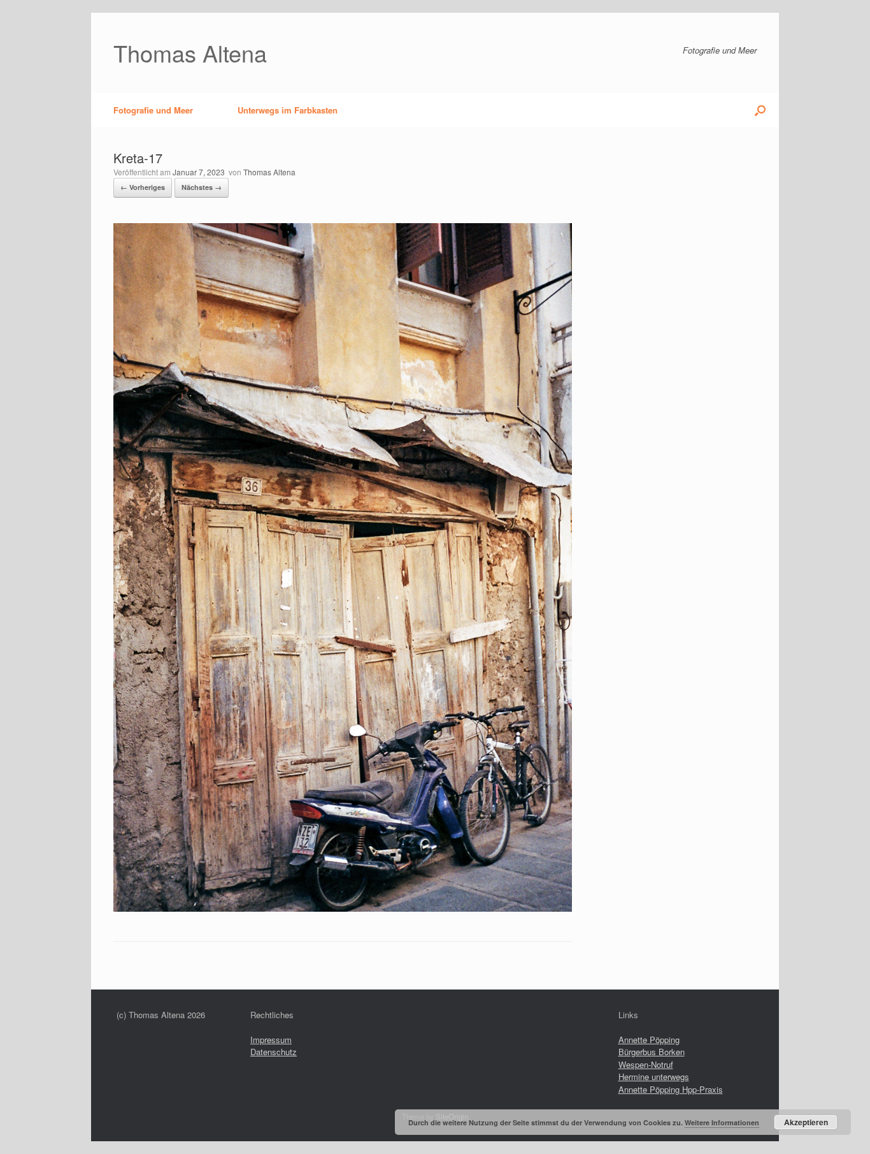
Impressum (271, 1039)
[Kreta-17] (342, 908)
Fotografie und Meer (153, 110)
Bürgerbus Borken (651, 1052)
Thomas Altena (269, 171)
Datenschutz (273, 1052)
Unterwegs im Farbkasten (288, 110)
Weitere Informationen (722, 1122)
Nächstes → (202, 187)
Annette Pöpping (649, 1039)
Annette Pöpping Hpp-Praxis (670, 1089)
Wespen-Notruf (645, 1064)
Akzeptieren (806, 1122)
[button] (760, 110)
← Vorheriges (142, 187)
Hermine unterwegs (653, 1076)
